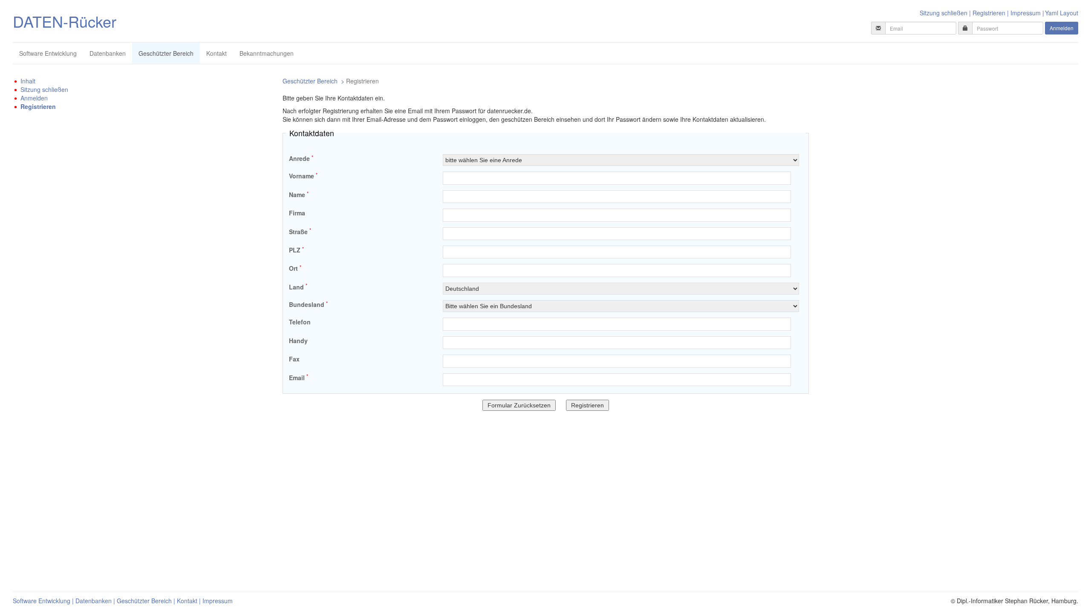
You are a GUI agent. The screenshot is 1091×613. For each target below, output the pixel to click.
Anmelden (1062, 28)
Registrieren (989, 13)
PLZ (296, 250)
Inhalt (27, 81)
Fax (294, 359)
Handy (298, 340)
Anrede (301, 158)
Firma (297, 213)
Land (298, 287)
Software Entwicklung (48, 53)
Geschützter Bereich (166, 53)
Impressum (1025, 13)
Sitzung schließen (943, 13)
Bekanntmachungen (267, 53)
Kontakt (216, 53)
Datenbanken (107, 53)
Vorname (303, 176)
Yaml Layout (1061, 13)
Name (299, 194)
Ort (295, 268)
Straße (300, 231)
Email (298, 377)
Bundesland (308, 304)
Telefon (300, 322)
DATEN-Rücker (64, 21)
